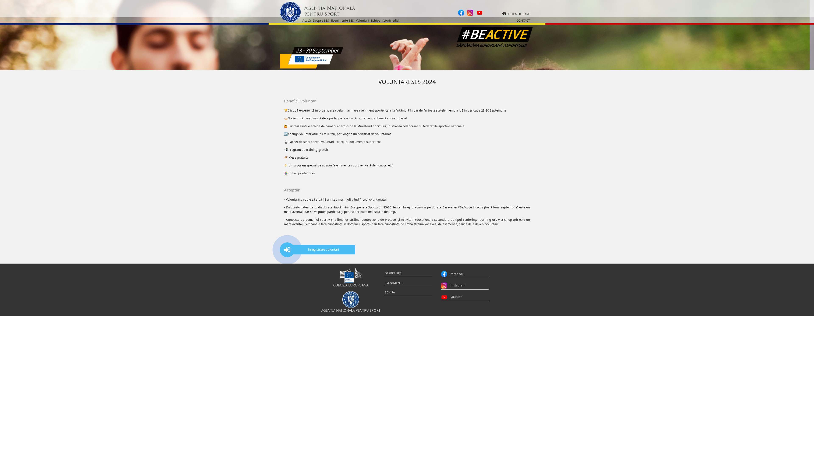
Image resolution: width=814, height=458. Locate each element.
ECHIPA (390, 292)
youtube (454, 297)
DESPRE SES (393, 273)
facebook (455, 274)
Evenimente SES (342, 20)
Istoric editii (391, 20)
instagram (456, 285)
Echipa (376, 20)
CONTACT (523, 20)
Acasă (306, 20)
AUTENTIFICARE (518, 14)
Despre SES (321, 20)
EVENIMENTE (394, 283)
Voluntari (362, 20)
